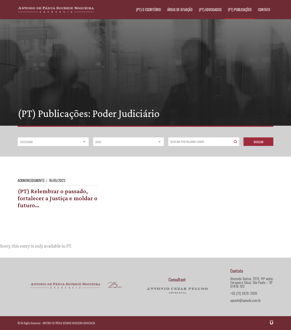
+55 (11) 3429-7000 (243, 293)
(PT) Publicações (240, 9)
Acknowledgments (31, 180)
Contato (264, 9)
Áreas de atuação (180, 9)
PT (68, 246)
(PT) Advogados (210, 9)
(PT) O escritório (148, 9)
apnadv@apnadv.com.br (245, 300)
